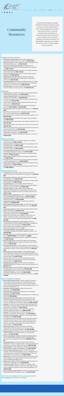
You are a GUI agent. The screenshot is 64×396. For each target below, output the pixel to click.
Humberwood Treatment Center (11, 201)
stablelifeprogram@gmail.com (15, 359)
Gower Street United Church (10, 70)
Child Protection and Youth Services (12, 298)
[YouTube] (7, 12)
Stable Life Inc (7, 356)
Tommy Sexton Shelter (9, 162)
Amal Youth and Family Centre (11, 280)
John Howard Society (8, 326)
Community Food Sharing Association (13, 65)
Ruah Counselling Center (9, 245)
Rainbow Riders (7, 347)
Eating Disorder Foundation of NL (12, 194)
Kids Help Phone (7, 234)
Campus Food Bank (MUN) (10, 96)
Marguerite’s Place (8, 331)
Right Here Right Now (9, 240)
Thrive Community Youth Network (12, 370)
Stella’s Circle (6, 361)
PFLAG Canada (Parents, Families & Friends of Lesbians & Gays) (19, 336)
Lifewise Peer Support (9, 209)
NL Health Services (8, 183)
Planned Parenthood (8, 342)
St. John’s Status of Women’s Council (12, 350)
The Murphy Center (8, 364)
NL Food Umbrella (8, 118)
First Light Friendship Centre (10, 315)
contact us (8, 377)
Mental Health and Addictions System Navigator (15, 221)
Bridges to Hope (7, 93)
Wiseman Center (7, 166)
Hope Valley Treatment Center (11, 198)
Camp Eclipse (6, 177)
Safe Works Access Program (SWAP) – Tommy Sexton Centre (19, 251)
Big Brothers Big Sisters (9, 294)
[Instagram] (4, 12)
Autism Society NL (8, 291)
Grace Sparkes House (9, 150)
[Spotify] (9, 12)
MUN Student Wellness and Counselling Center (15, 229)
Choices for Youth (8, 62)
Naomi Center (7, 156)
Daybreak (5, 304)
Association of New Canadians (11, 288)
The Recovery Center (8, 270)
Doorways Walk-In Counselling (11, 180)
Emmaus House (7, 108)
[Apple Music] (12, 12)
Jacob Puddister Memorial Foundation (13, 204)
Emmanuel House (8, 147)
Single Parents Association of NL (11, 76)
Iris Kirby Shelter (7, 153)
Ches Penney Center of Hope (10, 59)
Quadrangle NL (7, 237)
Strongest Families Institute (10, 262)
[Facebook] (2, 12)
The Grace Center (7, 267)
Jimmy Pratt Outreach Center (10, 73)
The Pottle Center (7, 86)
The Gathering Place (8, 81)
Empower (5, 312)
